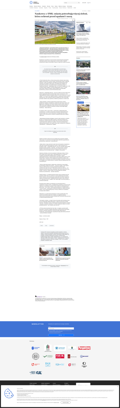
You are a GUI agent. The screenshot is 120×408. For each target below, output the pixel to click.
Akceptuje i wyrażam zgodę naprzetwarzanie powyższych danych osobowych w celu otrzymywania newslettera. (60, 331)
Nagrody (45, 7)
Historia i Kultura (37, 6)
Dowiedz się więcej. (56, 402)
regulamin (53, 330)
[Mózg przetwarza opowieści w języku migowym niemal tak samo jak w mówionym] (63, 254)
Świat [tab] (89, 22)
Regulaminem (63, 265)
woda (46, 225)
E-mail (49, 326)
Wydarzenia (70, 7)
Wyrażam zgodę (65, 402)
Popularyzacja (55, 7)
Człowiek (44, 6)
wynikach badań (43, 56)
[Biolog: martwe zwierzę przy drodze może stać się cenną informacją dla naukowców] (83, 115)
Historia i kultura (80, 95)
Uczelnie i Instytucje (34, 7)
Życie (52, 6)
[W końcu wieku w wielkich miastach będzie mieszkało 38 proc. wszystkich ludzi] (83, 78)
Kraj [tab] (87, 22)
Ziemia (56, 6)
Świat (77, 68)
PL (88, 2)
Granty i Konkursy (62, 7)
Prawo (50, 7)
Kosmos (31, 6)
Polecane (80, 102)
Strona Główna (84, 10)
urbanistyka (51, 225)
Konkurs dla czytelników (56, 384)
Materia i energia (62, 6)
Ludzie (74, 7)
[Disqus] (55, 282)
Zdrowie (48, 6)
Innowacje (41, 7)
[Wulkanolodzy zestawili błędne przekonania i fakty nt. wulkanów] (83, 52)
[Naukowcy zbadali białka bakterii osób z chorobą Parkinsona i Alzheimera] (83, 43)
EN (89, 2)
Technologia (69, 6)
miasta (41, 225)
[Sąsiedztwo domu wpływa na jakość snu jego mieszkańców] (83, 65)
